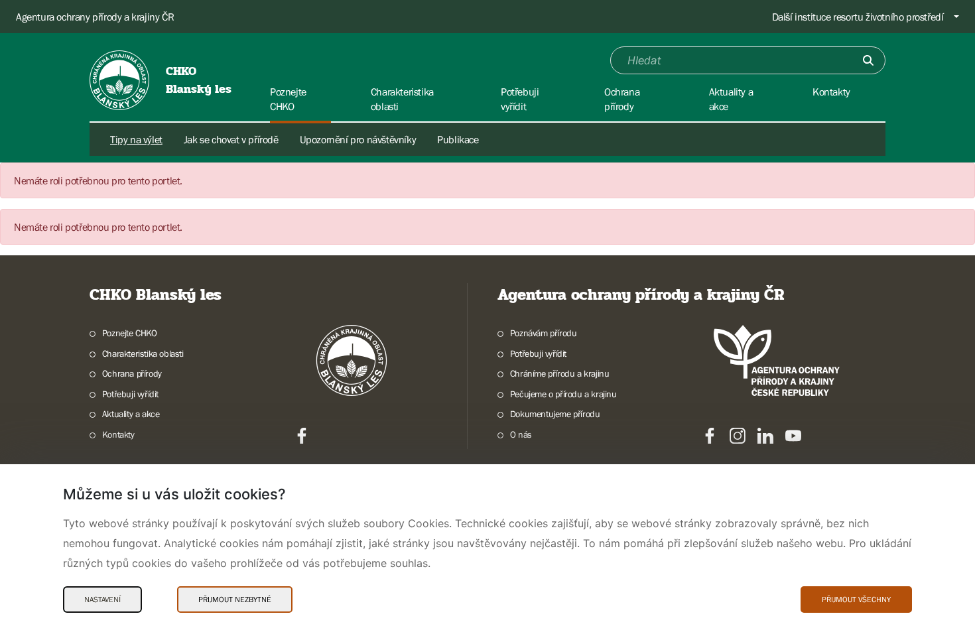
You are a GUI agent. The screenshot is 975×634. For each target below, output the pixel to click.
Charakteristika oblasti (143, 353)
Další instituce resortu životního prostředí (858, 17)
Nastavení (102, 599)
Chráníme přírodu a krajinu (559, 373)
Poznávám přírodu (543, 333)
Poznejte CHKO (129, 333)
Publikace (457, 139)
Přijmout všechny (856, 599)
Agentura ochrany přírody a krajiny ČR (95, 17)
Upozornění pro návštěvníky (358, 139)
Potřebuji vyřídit (130, 394)
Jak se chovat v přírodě (231, 139)
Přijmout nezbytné (234, 599)
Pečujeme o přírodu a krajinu (563, 394)
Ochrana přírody (132, 373)
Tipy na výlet (136, 139)
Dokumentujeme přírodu (555, 414)
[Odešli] (868, 60)
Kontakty (118, 434)
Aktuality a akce (130, 414)
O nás (521, 434)
